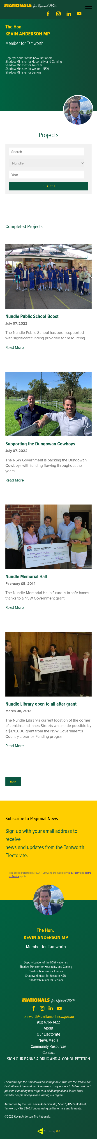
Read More (14, 347)
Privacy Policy (72, 873)
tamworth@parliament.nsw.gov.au (48, 1016)
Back (13, 781)
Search (48, 186)
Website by (51, 1131)
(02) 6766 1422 (48, 1022)
